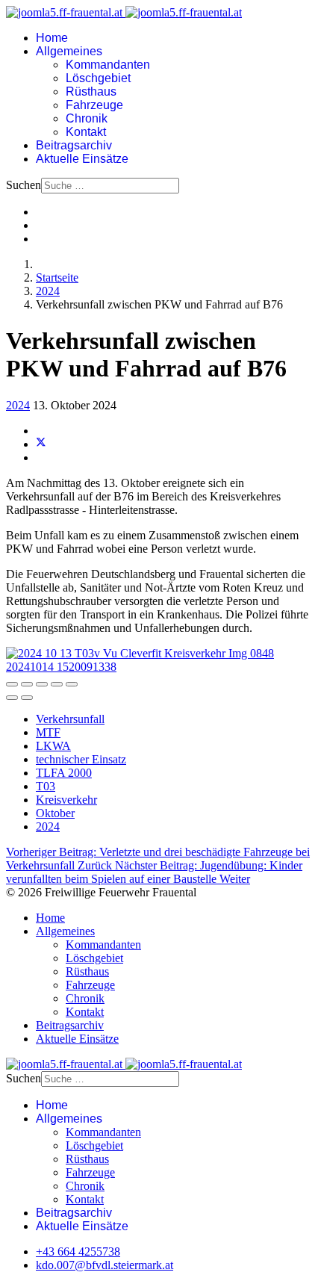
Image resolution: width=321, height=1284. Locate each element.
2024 (18, 405)
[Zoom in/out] (72, 684)
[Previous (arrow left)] (12, 697)
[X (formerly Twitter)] (41, 444)
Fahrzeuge (94, 105)
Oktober (55, 813)
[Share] (27, 684)
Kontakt (86, 131)
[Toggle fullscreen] (57, 684)
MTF (48, 732)
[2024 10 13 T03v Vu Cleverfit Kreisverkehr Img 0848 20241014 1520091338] (160, 666)
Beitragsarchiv (74, 145)
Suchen (23, 185)
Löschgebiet (98, 78)
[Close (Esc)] (12, 684)
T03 (45, 786)
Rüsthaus (91, 91)
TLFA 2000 (64, 772)
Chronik (86, 118)
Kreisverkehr (66, 799)
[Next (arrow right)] (27, 697)
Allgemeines (69, 51)
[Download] (42, 684)
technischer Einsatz (81, 759)
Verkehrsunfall (70, 719)
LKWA (53, 745)
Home (52, 37)
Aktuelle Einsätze (82, 158)
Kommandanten (108, 64)
